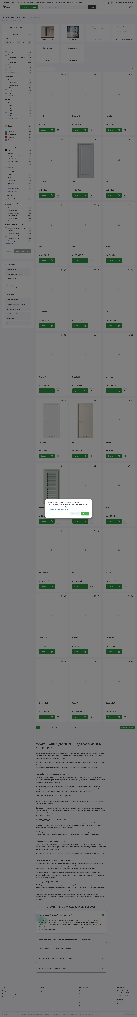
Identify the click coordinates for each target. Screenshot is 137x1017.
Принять (85, 514)
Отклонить (75, 514)
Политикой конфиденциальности (58, 509)
